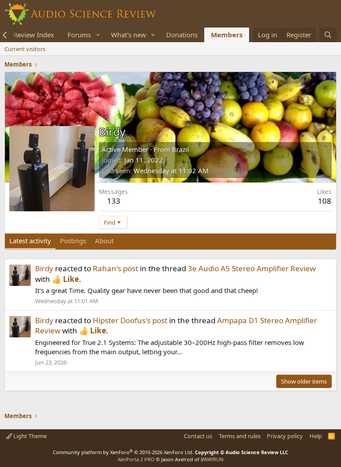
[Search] (328, 35)
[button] (98, 35)
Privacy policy (285, 436)
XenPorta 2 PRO (136, 459)
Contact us (198, 436)
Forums (79, 34)
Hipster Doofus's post (130, 320)
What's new (128, 34)
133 (113, 201)
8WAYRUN (212, 459)
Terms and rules (240, 436)
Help (315, 436)
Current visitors (24, 49)
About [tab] (104, 240)
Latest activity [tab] (30, 240)
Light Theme (29, 436)
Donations (182, 34)
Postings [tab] (73, 240)
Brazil (180, 149)
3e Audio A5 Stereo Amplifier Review (252, 268)
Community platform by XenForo (123, 452)
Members (226, 34)
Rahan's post (115, 268)
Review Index (33, 34)
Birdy (44, 268)
